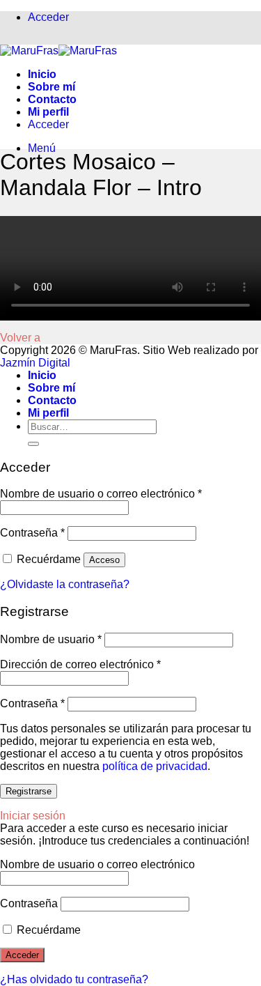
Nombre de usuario (51, 639)
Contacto (52, 99)
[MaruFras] (58, 50)
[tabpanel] (130, 268)
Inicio (42, 74)
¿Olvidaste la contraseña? (64, 584)
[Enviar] (33, 444)
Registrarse (29, 791)
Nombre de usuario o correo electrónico (101, 494)
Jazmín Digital (35, 363)
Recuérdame (47, 930)
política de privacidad (154, 766)
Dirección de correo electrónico (80, 664)
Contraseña (32, 533)
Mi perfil (48, 112)
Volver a (20, 338)
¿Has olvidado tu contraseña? (74, 979)
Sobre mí (51, 87)
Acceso (104, 560)
